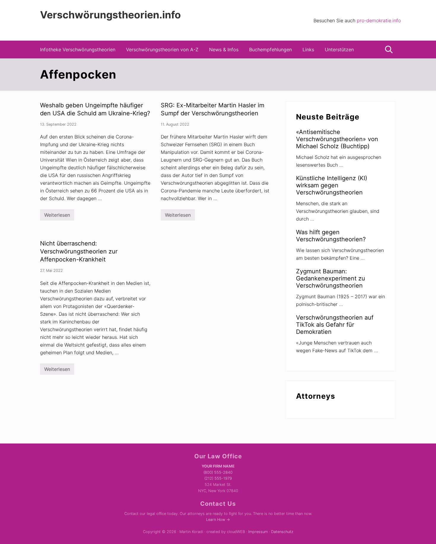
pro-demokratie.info (379, 20)
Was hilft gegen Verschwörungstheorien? (331, 236)
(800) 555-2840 (218, 472)
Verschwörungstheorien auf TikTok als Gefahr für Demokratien (334, 324)
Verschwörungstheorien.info (110, 15)
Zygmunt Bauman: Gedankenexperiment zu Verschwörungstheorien (330, 278)
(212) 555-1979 (218, 478)
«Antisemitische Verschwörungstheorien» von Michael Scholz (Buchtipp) (337, 139)
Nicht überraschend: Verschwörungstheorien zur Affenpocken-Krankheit (78, 251)
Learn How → (218, 519)
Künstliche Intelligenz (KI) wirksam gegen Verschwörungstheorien (331, 185)
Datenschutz (282, 531)
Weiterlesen (57, 216)
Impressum (258, 531)
